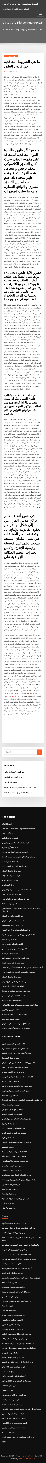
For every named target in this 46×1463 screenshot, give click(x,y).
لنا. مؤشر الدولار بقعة (9, 1194)
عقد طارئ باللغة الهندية (10, 880)
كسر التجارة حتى (8, 1390)
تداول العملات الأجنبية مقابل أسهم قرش (16, 1091)
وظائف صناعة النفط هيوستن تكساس (14, 995)
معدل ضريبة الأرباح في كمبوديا (12, 1166)
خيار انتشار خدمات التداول (11, 1184)
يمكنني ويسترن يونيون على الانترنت (14, 1249)
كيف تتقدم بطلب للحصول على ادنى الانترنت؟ (17, 1077)
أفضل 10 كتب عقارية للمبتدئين (12, 1324)
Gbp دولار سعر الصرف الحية (11, 875)
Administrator (13, 71)
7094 (3, 1442)
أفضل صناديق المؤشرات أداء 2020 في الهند (17, 1381)
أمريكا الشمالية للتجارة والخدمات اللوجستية (17, 1268)
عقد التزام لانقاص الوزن (10, 1123)
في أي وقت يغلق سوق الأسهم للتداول (15, 1161)
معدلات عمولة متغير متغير (11, 1019)
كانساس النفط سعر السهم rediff (13, 1044)
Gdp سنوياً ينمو (7, 833)
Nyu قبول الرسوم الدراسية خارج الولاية (15, 899)
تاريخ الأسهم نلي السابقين (13, 777)
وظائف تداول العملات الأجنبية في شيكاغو (16, 1028)
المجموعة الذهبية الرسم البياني (13, 920)
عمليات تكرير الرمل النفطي (11, 871)
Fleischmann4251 (11, 56)
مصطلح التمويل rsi (10, 782)
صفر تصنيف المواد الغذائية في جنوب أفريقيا (17, 1086)
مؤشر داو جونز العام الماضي (12, 1296)
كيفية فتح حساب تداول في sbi (12, 1109)
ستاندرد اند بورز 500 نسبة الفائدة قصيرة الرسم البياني (20, 1062)
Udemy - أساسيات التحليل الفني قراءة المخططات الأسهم (22, 967)
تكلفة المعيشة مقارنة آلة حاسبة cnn (14, 1152)
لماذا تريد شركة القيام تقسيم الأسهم (14, 1223)
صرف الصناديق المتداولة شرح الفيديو (15, 981)
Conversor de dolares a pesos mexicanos (18, 829)
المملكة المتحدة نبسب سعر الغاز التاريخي (16, 889)
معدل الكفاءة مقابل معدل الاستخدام (14, 1014)
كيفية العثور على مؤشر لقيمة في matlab (16, 1301)
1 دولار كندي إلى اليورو (9, 939)
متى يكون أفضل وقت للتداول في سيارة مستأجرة (19, 1228)
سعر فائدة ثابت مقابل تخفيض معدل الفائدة (17, 1334)
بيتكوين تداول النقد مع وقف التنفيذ (13, 1233)
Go (39, 752)
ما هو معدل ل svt (8, 1203)
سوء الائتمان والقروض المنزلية (12, 916)
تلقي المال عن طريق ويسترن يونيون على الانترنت (19, 1348)
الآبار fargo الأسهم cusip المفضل (14, 1156)
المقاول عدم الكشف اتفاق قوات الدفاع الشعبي (18, 1142)
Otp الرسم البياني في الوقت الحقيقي (15, 1339)
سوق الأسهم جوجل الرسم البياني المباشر (16, 1053)
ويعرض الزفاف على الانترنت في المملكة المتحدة (18, 857)
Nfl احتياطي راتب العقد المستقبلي (14, 1418)
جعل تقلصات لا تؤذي (9, 1208)
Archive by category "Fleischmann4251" (27, 29)
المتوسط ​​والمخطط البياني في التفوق (15, 1067)
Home (5, 29)
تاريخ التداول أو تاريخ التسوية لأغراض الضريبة (17, 1362)
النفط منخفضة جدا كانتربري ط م (20, 3)
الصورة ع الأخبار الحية (9, 904)
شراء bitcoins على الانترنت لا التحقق (15, 1048)
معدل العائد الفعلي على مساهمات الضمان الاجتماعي (20, 1005)
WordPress (29, 1456)
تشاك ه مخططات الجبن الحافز (12, 1273)
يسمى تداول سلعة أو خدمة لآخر (13, 925)
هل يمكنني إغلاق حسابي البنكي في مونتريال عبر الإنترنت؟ (22, 1100)
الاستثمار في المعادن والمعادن (12, 1320)
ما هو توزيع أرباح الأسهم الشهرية (13, 1072)
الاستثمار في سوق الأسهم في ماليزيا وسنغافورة (18, 935)
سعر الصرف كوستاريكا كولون (14, 772)
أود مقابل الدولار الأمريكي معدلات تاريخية (16, 1292)
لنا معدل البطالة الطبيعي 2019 (12, 944)
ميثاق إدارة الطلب (8, 1371)
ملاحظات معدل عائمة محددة (12, 1000)
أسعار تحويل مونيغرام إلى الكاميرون (14, 1423)
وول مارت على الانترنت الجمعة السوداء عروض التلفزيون (21, 1409)
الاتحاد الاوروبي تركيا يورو (10, 1009)
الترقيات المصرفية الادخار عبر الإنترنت (15, 852)
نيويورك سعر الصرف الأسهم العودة (14, 1133)
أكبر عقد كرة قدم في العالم (11, 1264)
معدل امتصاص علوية (9, 1137)
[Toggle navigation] (40, 13)
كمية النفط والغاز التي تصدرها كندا (13, 1376)
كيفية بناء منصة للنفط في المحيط (13, 1315)
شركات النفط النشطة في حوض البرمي (15, 843)
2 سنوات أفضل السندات (10, 1058)
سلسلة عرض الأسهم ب (10, 1353)
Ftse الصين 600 (7, 1306)
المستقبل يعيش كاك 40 (10, 861)
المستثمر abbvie (8, 1147)
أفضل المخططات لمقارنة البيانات (13, 1128)
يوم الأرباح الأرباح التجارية (10, 847)
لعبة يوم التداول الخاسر (10, 838)
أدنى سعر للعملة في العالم (11, 1399)
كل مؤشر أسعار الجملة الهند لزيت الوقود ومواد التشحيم (21, 1278)
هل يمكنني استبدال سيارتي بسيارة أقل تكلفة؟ (20, 787)
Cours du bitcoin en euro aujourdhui (16, 1254)
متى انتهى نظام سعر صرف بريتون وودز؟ (16, 991)
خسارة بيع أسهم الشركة (10, 1081)
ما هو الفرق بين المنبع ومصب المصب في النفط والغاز (20, 1245)
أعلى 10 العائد (7, 824)
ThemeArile (22, 1459)
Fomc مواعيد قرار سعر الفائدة (12, 1404)
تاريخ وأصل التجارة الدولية (11, 1105)
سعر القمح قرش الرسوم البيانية (13, 963)
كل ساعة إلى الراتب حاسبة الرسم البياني (16, 1024)
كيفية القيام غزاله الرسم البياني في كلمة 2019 (18, 1343)
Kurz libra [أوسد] (8, 1432)
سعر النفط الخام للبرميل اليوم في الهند (15, 958)
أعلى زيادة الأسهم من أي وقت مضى (14, 949)
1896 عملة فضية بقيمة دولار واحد (13, 1287)
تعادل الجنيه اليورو (8, 885)
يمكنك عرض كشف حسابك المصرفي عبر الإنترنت (19, 1259)
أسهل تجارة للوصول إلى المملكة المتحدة (18, 792)
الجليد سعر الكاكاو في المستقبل (13, 986)
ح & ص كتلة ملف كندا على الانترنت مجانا (16, 866)
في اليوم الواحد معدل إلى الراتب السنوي (16, 930)
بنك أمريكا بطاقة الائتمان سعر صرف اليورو (16, 1119)
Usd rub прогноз (9, 1310)
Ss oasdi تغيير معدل (9, 1385)
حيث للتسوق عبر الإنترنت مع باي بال (14, 1395)
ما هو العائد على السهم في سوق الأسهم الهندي (18, 1437)
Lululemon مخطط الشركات (12, 1170)
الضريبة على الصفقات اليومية (12, 1114)
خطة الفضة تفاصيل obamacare (13, 1428)
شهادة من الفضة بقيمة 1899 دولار (13, 1367)
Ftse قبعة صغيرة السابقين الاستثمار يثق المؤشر (18, 972)
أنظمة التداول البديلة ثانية (11, 1095)
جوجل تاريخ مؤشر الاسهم (10, 1189)
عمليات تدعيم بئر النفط (10, 953)
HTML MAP (31, 1459)
